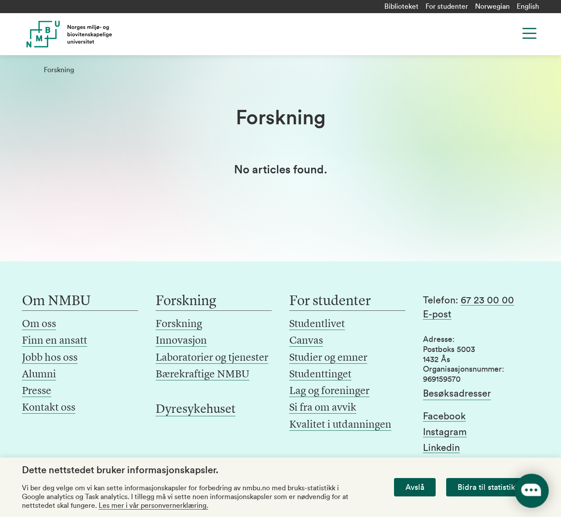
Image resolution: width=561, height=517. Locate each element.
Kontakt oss (48, 408)
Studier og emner (328, 358)
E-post (437, 314)
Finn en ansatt (54, 341)
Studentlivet (317, 324)
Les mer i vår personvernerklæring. (153, 505)
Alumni (39, 374)
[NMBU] (80, 34)
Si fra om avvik (322, 408)
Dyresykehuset (195, 410)
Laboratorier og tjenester (212, 358)
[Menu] (529, 33)
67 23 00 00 (487, 300)
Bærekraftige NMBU (202, 374)
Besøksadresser (457, 393)
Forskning (179, 324)
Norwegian (492, 6)
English (528, 6)
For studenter (447, 6)
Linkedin (441, 448)
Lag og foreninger (329, 391)
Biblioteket (401, 6)
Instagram (445, 432)
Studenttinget (320, 374)
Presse (36, 391)
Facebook (444, 416)
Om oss (39, 324)
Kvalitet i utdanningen (340, 425)
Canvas (306, 341)
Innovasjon (181, 341)
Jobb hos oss (50, 358)
